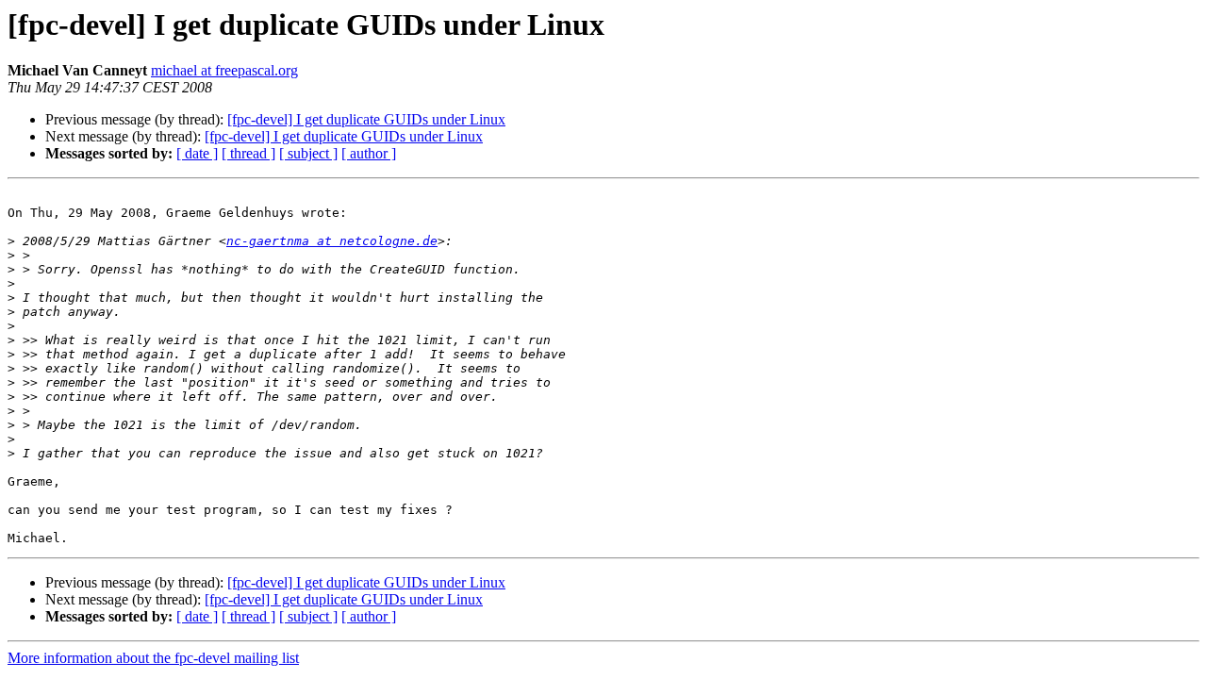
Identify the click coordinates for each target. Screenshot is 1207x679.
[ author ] (368, 153)
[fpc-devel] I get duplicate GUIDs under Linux (366, 119)
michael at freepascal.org (224, 70)
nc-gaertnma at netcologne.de (332, 241)
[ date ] (197, 153)
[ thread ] (248, 153)
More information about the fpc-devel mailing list (153, 658)
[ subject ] (308, 153)
